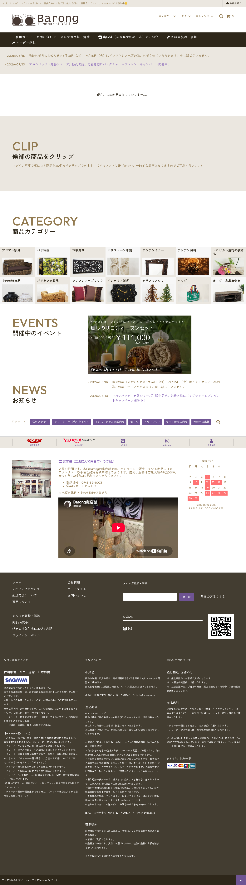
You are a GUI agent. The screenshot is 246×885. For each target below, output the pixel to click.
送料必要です (40, 422)
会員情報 (234, 3)
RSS (14, 622)
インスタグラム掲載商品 (110, 422)
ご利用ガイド (22, 37)
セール (134, 422)
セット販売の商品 (177, 422)
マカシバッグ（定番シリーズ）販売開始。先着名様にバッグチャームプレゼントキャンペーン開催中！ (99, 64)
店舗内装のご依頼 (183, 37)
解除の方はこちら (212, 596)
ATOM (24, 622)
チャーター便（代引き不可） (71, 422)
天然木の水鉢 (201, 422)
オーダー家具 (26, 42)
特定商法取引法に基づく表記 (32, 629)
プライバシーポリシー (27, 635)
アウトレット (152, 422)
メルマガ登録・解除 (75, 37)
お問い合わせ (46, 37)
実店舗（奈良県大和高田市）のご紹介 (130, 37)
